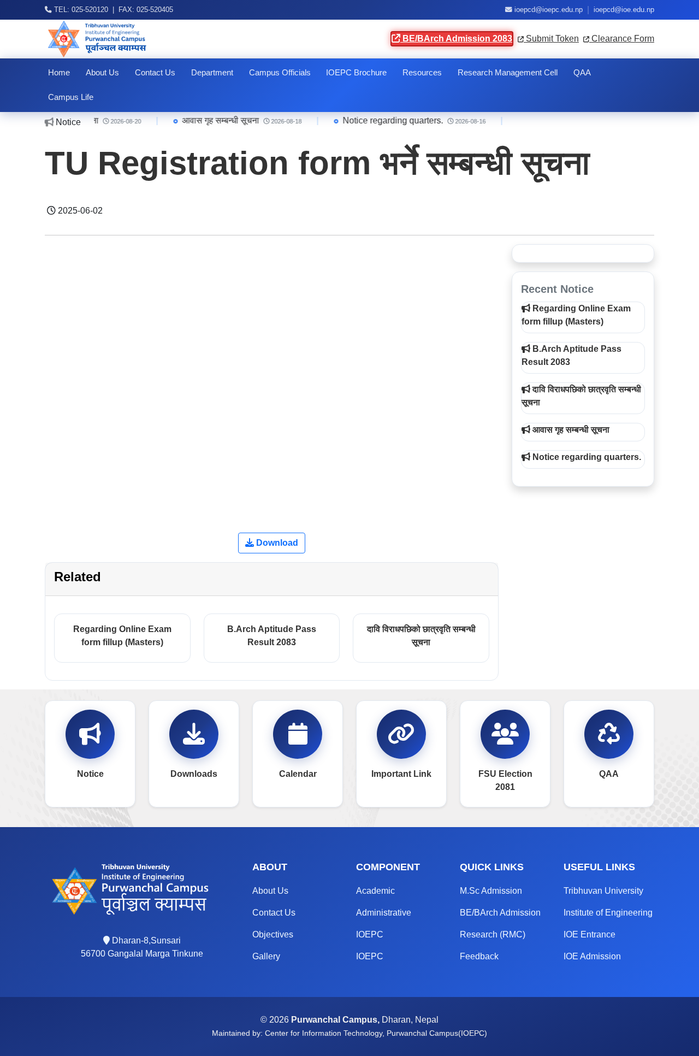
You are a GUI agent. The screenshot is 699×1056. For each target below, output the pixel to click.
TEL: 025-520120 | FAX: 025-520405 (112, 10)
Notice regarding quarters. (380, 120)
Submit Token (551, 38)
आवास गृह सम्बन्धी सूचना (208, 120)
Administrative (383, 912)
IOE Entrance (589, 934)
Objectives (272, 934)
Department (212, 72)
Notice (90, 773)
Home (59, 72)
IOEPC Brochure (356, 72)
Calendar (298, 773)
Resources (422, 72)
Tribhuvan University (603, 890)
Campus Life (70, 97)
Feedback (479, 956)
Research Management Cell (508, 72)
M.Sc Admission (491, 890)
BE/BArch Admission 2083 (456, 38)
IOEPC (369, 934)
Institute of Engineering (608, 912)
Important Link (401, 773)
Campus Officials (280, 72)
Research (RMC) (492, 934)
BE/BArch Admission (500, 912)
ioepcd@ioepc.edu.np (548, 10)
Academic (375, 890)
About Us (102, 72)
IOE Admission (592, 956)
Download (276, 542)
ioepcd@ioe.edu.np (624, 10)
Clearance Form (621, 38)
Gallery (266, 956)
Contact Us (155, 72)
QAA (582, 72)
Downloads (193, 773)
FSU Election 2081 (505, 780)
